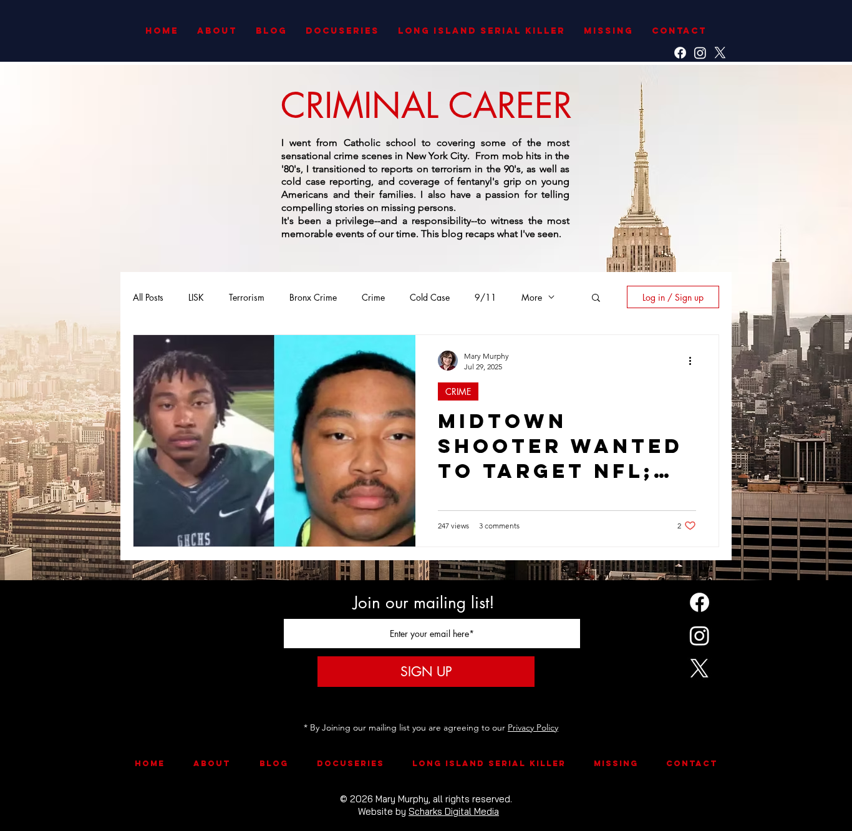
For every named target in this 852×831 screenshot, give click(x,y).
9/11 (485, 297)
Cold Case (430, 297)
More (531, 297)
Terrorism (246, 297)
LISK (196, 297)
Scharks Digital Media (454, 811)
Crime (373, 297)
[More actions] (694, 360)
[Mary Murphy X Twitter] (720, 53)
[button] (596, 298)
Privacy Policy (533, 727)
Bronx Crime (313, 297)
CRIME (458, 391)
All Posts (148, 297)
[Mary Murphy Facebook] (680, 53)
